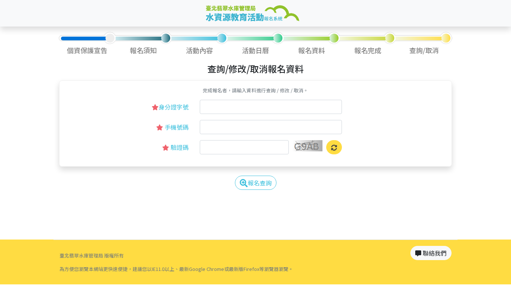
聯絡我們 (434, 253)
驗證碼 (179, 147)
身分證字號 (174, 106)
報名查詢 (260, 182)
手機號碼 (176, 127)
